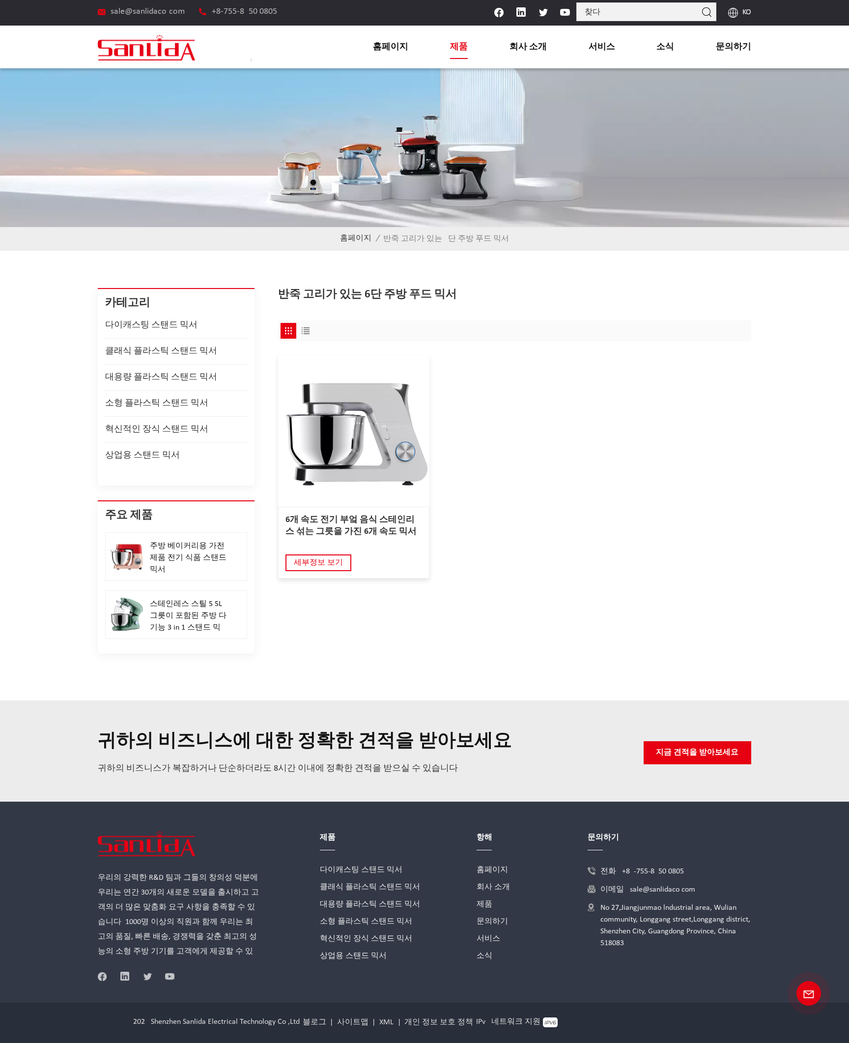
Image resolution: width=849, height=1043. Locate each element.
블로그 (314, 1022)
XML (386, 1022)
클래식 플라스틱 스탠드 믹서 (161, 351)
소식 (665, 47)
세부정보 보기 (318, 563)
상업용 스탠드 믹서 (142, 455)
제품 (459, 47)
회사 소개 (528, 47)
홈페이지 (390, 47)
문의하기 (733, 47)
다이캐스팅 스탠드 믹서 (151, 325)
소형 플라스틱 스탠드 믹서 (156, 403)
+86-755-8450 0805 (244, 11)
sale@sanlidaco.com (148, 11)
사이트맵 (352, 1022)
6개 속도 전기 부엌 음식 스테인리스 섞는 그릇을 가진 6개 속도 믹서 (351, 525)
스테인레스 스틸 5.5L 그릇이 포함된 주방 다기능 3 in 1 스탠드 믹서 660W (188, 617)
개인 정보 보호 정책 (438, 1022)
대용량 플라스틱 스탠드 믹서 (161, 377)
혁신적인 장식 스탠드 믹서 (156, 429)
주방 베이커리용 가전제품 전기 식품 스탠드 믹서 (188, 558)
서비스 (602, 47)
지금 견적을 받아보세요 (697, 752)
